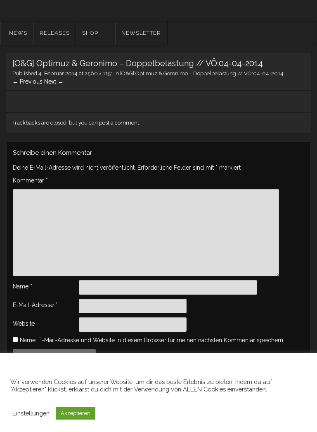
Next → (54, 81)
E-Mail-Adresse (35, 305)
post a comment (119, 123)
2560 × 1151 (99, 73)
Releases (55, 33)
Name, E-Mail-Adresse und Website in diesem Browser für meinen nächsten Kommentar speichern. (152, 340)
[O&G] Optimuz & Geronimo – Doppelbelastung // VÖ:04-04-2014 (202, 73)
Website (24, 323)
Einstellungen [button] (31, 413)
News (18, 33)
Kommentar (30, 180)
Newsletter (141, 33)
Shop (90, 33)
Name (22, 286)
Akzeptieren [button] (75, 413)
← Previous (27, 81)
